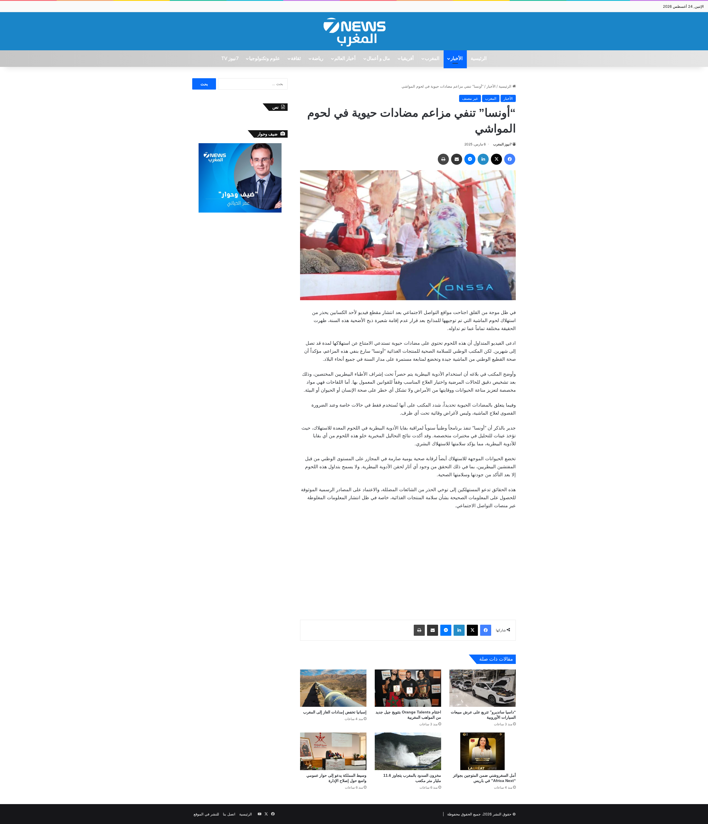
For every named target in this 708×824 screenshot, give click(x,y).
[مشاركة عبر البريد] (456, 159)
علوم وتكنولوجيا (264, 58)
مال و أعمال (378, 58)
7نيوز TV (229, 58)
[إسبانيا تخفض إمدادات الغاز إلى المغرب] (333, 688)
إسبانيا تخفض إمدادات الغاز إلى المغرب (334, 712)
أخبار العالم (345, 58)
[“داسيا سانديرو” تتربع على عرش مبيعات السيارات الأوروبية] (482, 688)
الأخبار (457, 58)
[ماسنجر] (469, 159)
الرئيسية (479, 58)
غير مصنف (470, 98)
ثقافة (296, 58)
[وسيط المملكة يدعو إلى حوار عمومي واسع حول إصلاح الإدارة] (333, 751)
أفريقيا (407, 58)
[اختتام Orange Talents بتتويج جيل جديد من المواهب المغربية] (408, 688)
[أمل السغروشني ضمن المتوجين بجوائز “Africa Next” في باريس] (482, 751)
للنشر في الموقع (206, 814)
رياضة (317, 58)
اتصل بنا (229, 814)
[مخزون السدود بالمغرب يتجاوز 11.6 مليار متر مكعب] (408, 751)
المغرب (432, 58)
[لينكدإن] (483, 159)
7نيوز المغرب (502, 144)
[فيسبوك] (509, 159)
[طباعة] (443, 159)
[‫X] (496, 159)
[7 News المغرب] (354, 31)
